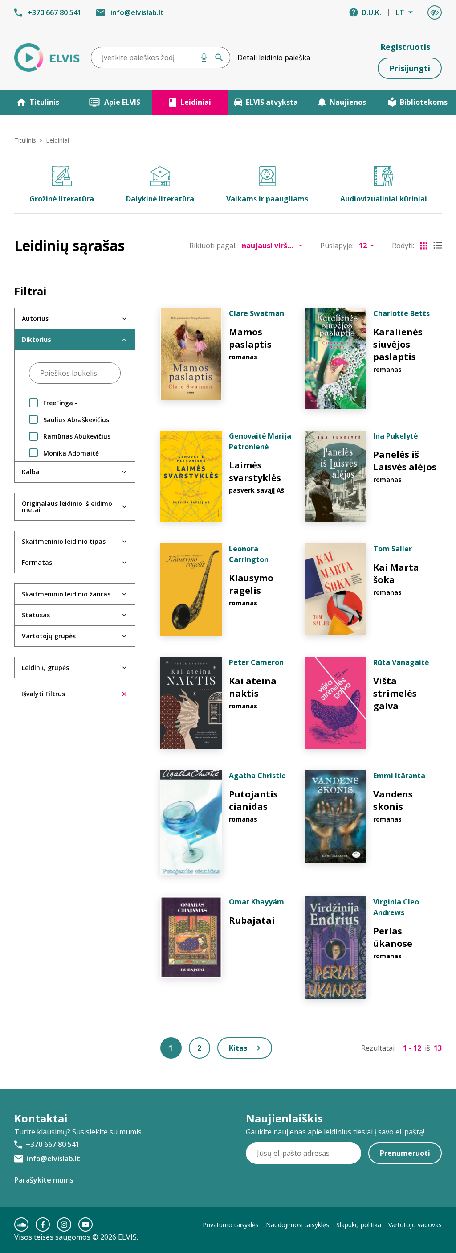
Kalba (31, 472)
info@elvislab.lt (137, 12)
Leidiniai (195, 102)
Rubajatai (252, 920)
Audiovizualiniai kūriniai (383, 199)
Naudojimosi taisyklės (297, 1224)
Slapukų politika (358, 1224)
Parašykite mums (43, 1180)
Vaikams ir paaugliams (267, 199)
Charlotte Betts (401, 313)
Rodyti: (403, 246)
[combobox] (160, 57)
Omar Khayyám (256, 902)
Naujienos (348, 102)
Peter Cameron (256, 662)
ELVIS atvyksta (272, 102)
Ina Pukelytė (395, 436)
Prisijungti (409, 68)
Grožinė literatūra (61, 199)
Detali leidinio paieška (273, 57)
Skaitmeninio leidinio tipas (64, 541)
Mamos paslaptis (250, 338)
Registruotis (405, 46)
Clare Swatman (256, 313)
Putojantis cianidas (253, 800)
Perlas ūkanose (392, 937)
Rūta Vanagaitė (401, 662)
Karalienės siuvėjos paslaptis (398, 344)
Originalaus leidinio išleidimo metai (67, 506)
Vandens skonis (393, 800)
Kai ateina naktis (253, 687)
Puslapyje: (337, 246)
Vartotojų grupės (49, 636)
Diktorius (36, 339)
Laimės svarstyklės (255, 471)
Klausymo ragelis (251, 584)
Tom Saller (392, 549)
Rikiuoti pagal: (212, 246)
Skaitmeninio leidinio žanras (66, 594)
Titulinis (44, 102)
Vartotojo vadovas (415, 1224)
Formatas (37, 562)
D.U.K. (371, 12)
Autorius (35, 318)
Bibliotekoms (424, 102)
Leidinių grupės (45, 667)
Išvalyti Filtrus (43, 694)
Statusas (36, 615)
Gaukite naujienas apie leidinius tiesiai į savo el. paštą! (335, 1132)
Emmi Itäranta (399, 776)
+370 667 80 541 (54, 12)
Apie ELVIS (122, 102)
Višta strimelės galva (395, 693)
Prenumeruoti (405, 1153)
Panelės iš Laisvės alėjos (404, 460)
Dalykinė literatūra (160, 199)
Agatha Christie (257, 776)
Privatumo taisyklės (231, 1224)
